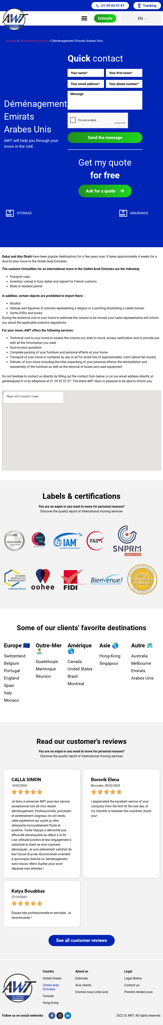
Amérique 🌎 (80, 648)
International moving (33, 41)
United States (52, 978)
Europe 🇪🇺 (17, 645)
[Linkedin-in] (67, 1015)
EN (140, 18)
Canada (48, 996)
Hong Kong (50, 1003)
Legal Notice (133, 978)
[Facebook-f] (52, 1015)
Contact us (131, 985)
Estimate (81, 978)
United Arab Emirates (51, 987)
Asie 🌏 (109, 645)
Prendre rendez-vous (138, 992)
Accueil (11, 41)
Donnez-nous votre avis (91, 992)
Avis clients (83, 985)
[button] (84, 18)
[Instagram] (59, 1015)
